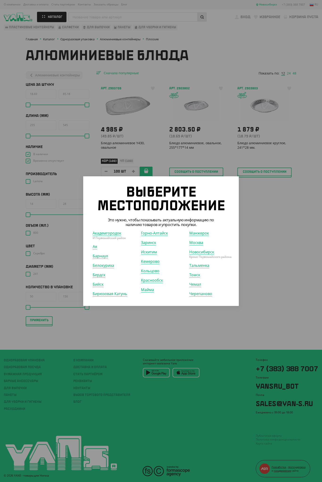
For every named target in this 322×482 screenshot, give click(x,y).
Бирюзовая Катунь (110, 293)
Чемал (195, 284)
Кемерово (150, 261)
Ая (95, 246)
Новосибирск (201, 251)
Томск (194, 274)
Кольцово (150, 270)
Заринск (148, 242)
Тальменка (199, 265)
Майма (147, 289)
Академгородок (107, 232)
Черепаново (200, 293)
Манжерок (199, 232)
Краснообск (152, 280)
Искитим (149, 251)
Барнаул (100, 255)
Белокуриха (103, 265)
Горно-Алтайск (154, 232)
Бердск (99, 274)
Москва (196, 242)
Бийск (98, 284)
